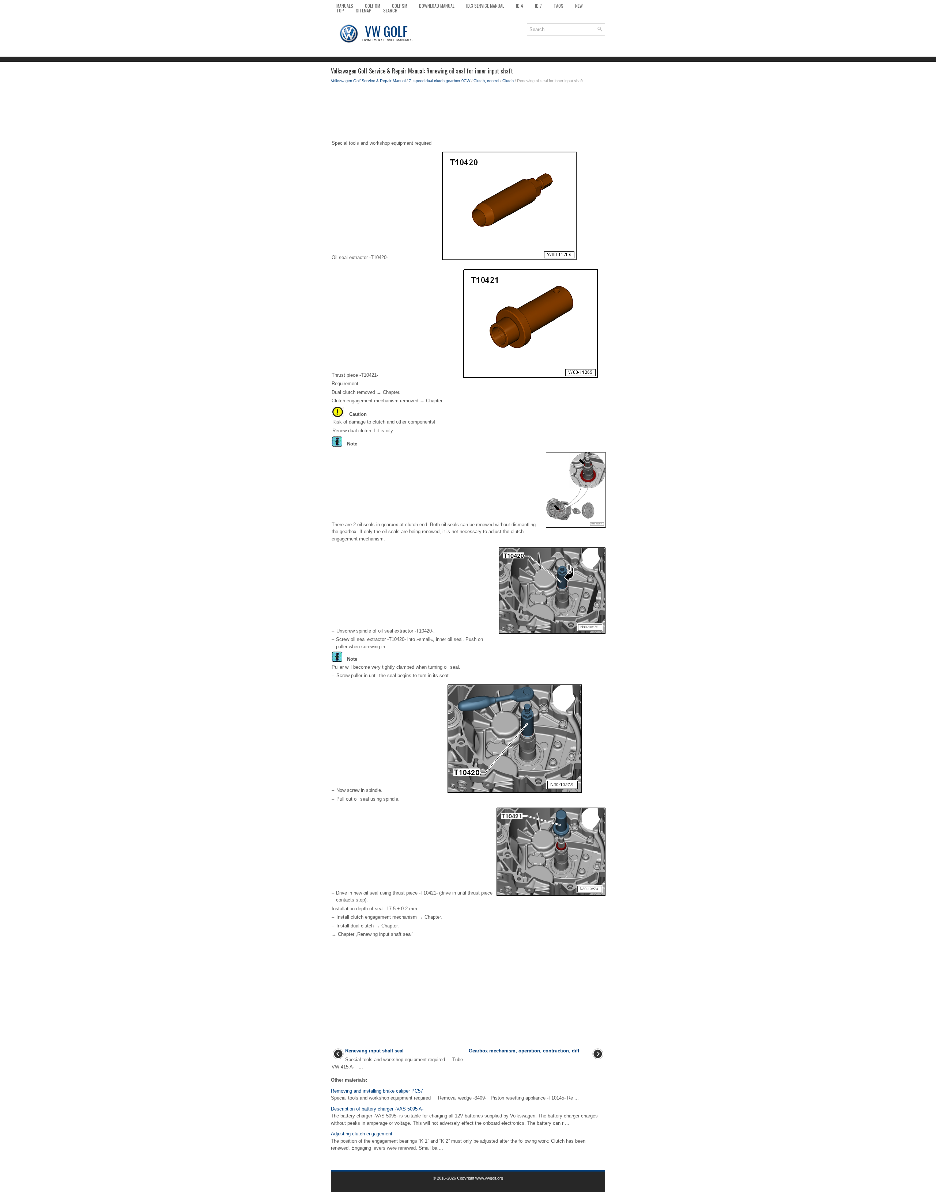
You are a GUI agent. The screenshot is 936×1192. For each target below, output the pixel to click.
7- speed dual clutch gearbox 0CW (439, 81)
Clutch (508, 81)
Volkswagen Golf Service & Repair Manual (368, 81)
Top (340, 10)
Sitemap (363, 10)
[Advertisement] (468, 113)
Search (390, 10)
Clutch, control (486, 81)
